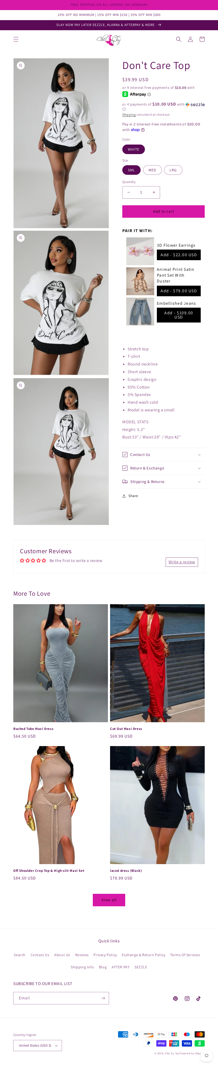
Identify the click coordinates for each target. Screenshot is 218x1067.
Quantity (129, 182)
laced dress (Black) (126, 871)
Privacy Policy (105, 954)
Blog (103, 967)
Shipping (129, 114)
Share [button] (133, 495)
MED (152, 170)
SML (131, 170)
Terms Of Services (185, 954)
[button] (16, 39)
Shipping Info (82, 967)
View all (109, 899)
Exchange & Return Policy (143, 954)
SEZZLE (141, 967)
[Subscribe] (103, 998)
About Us (62, 954)
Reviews (82, 954)
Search (20, 954)
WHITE (133, 149)
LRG (173, 170)
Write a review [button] (182, 562)
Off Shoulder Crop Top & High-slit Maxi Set (48, 871)
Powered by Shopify (192, 1053)
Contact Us (40, 954)
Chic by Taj (172, 1053)
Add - (179, 255)
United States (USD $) (35, 1045)
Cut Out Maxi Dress (126, 729)
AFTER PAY (120, 967)
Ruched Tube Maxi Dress (33, 729)
